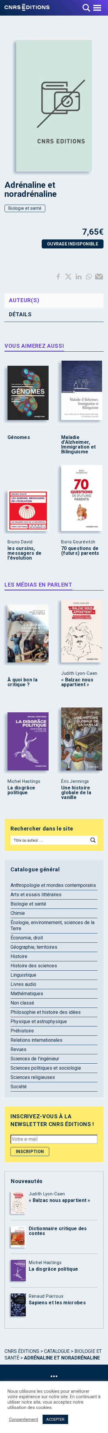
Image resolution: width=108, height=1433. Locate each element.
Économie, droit (26, 938)
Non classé (22, 1003)
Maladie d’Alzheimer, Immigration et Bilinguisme (78, 444)
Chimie (17, 913)
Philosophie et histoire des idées (45, 1012)
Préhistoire (22, 1031)
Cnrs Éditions (21, 1351)
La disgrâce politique (21, 790)
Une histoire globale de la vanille (76, 793)
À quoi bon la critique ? (23, 682)
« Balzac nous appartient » (77, 682)
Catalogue (57, 1351)
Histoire (18, 956)
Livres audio (23, 984)
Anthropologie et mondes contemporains (53, 885)
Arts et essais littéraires (36, 894)
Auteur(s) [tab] (24, 300)
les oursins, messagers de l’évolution (25, 553)
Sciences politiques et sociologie (45, 1068)
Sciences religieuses (32, 1077)
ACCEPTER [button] (55, 1419)
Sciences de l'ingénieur (34, 1059)
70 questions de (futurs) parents (80, 551)
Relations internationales (36, 1040)
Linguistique (23, 975)
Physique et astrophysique (38, 1021)
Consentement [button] (23, 1419)
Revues (18, 1049)
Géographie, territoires (33, 947)
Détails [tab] (20, 314)
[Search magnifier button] (93, 840)
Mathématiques (26, 993)
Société (18, 1086)
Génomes (19, 437)
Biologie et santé (24, 208)
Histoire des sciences (33, 966)
